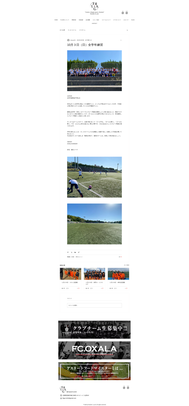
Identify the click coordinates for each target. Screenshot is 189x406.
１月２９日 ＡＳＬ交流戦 (70, 282)
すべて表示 (126, 265)
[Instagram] (122, 13)
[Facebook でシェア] (68, 252)
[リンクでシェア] (78, 252)
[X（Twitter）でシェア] (71, 252)
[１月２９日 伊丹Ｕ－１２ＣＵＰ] (94, 274)
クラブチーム (82, 30)
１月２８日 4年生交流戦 (117, 282)
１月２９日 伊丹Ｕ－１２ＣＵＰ (94, 283)
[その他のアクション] (121, 40)
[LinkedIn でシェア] (75, 252)
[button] (127, 30)
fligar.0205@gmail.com (69, 398)
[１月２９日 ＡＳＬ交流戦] (70, 274)
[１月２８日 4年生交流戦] (118, 274)
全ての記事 (62, 30)
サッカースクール (72, 30)
